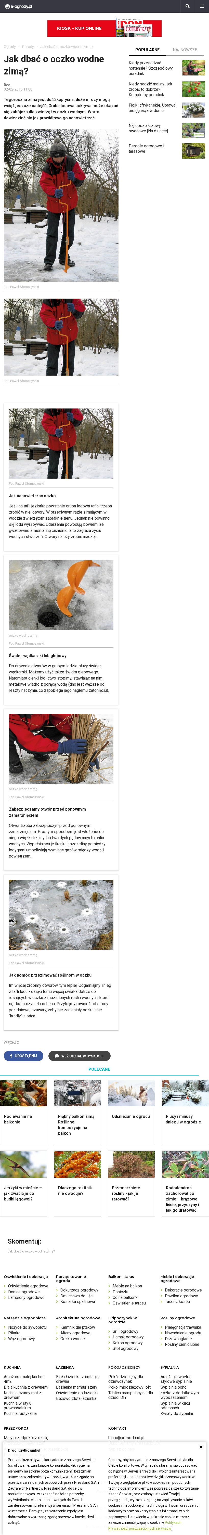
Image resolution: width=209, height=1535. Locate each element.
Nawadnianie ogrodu (183, 1333)
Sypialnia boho (174, 1387)
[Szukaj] (187, 6)
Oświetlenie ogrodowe (28, 1286)
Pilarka (14, 1333)
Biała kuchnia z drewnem (26, 1387)
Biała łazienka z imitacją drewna (77, 1379)
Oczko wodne (72, 1338)
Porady (28, 46)
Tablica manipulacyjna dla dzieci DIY (130, 1395)
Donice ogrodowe (24, 1291)
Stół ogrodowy (126, 1348)
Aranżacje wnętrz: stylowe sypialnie (176, 1379)
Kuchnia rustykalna (20, 1413)
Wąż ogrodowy (21, 1338)
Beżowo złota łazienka (76, 1398)
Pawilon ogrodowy (181, 1296)
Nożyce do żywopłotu (27, 1327)
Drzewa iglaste (178, 1338)
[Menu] (202, 6)
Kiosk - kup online (79, 28)
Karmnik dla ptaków (77, 1327)
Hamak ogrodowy (128, 1337)
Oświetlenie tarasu (129, 1303)
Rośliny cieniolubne (182, 1344)
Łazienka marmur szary (76, 1387)
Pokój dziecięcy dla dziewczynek (125, 1379)
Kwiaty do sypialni (177, 1413)
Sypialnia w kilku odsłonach (175, 1405)
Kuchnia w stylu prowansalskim (17, 1405)
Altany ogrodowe (75, 1333)
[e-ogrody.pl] (18, 6)
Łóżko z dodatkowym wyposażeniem (180, 1395)
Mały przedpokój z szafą (26, 1437)
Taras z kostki (177, 1301)
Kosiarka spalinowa (77, 1301)
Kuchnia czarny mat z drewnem (22, 1395)
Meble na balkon (127, 1286)
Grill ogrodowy (125, 1331)
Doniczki (120, 1291)
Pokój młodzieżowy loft (129, 1387)
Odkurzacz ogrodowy (79, 1290)
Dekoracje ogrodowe (183, 1290)
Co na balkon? (125, 1297)
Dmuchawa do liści (77, 1296)
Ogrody (10, 46)
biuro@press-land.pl (126, 1437)
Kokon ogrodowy (128, 1342)
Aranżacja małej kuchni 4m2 (23, 1379)
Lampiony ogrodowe (26, 1297)
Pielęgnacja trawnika (183, 1327)
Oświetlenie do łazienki (77, 1392)
